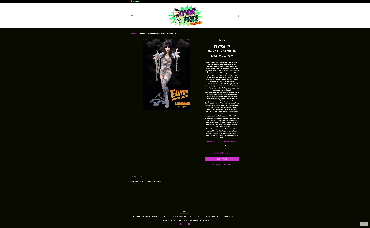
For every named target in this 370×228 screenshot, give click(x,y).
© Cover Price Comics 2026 (145, 216)
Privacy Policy (230, 216)
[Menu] (132, 15)
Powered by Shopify (199, 220)
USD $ (184, 212)
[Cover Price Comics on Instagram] (185, 224)
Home (133, 34)
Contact (183, 220)
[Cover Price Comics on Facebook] (181, 224)
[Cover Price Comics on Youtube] (189, 224)
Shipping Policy (168, 220)
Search (164, 216)
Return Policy (196, 216)
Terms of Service (178, 216)
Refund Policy (212, 216)
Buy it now (222, 159)
